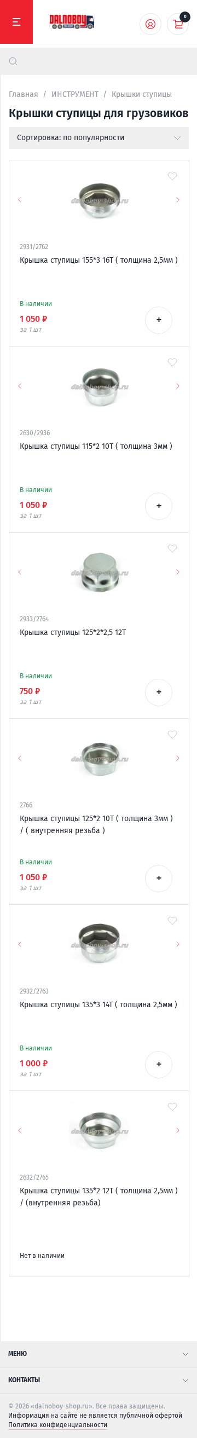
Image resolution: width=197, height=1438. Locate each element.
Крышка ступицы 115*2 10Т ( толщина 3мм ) (96, 446)
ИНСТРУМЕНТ (75, 94)
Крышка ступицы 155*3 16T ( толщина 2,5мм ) (99, 260)
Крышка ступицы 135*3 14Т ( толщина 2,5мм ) (98, 1004)
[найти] (13, 61)
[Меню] (16, 22)
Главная (23, 94)
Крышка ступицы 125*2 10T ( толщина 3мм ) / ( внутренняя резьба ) (96, 824)
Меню (17, 1354)
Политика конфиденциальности (57, 1425)
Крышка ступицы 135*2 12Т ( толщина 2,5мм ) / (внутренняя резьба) (99, 1197)
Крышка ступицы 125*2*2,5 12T (73, 632)
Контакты (24, 1380)
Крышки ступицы (142, 94)
